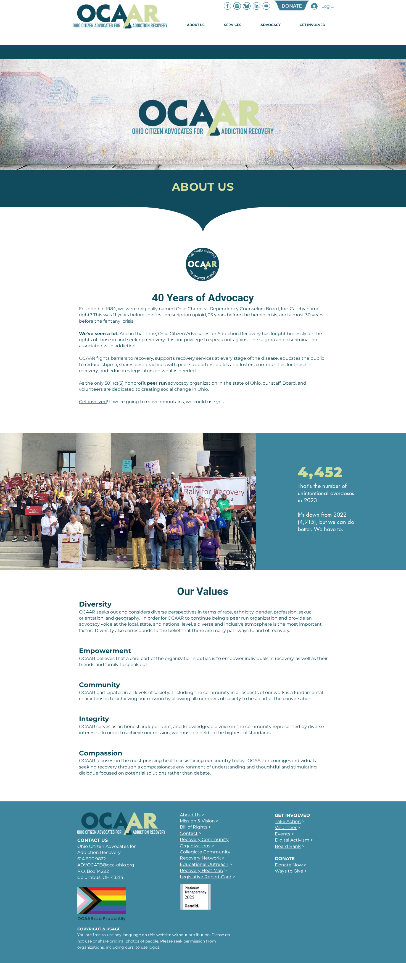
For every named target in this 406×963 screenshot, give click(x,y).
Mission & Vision (197, 821)
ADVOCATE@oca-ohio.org (105, 865)
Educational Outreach (204, 864)
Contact (189, 833)
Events (283, 834)
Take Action (288, 821)
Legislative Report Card (205, 876)
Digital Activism (292, 840)
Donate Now (289, 865)
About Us (190, 814)
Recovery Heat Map (201, 870)
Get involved (93, 401)
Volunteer (286, 827)
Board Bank (288, 846)
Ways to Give (289, 871)
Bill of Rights (193, 827)
